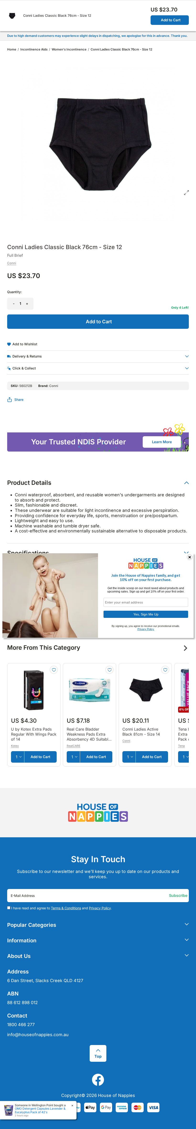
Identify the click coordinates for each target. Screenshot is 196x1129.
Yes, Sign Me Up (145, 614)
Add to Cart (170, 20)
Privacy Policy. (145, 629)
